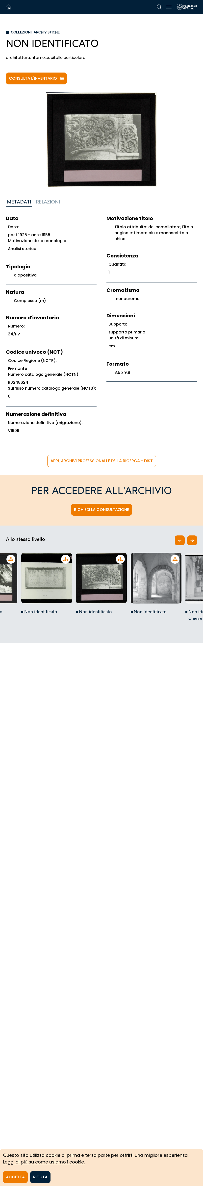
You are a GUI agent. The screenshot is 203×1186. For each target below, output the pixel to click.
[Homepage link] (187, 7)
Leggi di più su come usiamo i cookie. (44, 1162)
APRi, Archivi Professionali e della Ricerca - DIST (102, 461)
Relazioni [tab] (48, 201)
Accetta (15, 1177)
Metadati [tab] (19, 201)
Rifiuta (40, 1177)
